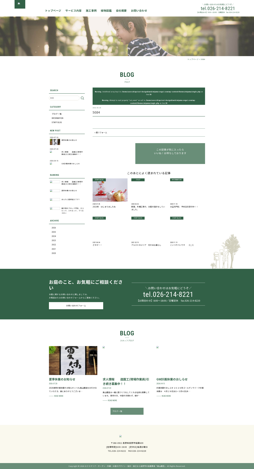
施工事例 (91, 10)
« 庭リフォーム (100, 132)
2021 (54, 249)
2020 (54, 253)
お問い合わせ (139, 10)
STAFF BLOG (57, 122)
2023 (54, 240)
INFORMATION (57, 118)
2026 (54, 228)
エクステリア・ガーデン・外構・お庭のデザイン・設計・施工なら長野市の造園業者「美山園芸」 (125, 466)
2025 (54, 232)
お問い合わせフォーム (76, 305)
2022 (54, 245)
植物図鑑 (106, 10)
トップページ (53, 10)
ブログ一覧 (57, 114)
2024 (54, 236)
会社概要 (121, 10)
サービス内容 (73, 10)
